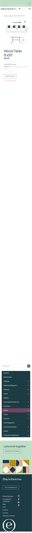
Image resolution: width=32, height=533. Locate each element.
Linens (16, 394)
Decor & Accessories (16, 427)
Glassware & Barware (16, 385)
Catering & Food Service (16, 402)
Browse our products (12, 451)
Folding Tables (24, 66)
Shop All (6, 373)
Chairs (16, 414)
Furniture (16, 419)
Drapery (6, 398)
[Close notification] (29, 3)
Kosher (16, 431)
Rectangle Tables (14, 66)
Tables (11, 16)
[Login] (24, 9)
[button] (25, 21)
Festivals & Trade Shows (16, 435)
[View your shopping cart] (19, 9)
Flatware (16, 389)
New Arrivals (7, 377)
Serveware (16, 406)
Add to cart (10, 76)
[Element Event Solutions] (9, 9)
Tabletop (16, 381)
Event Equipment (9, 422)
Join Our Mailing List (10, 487)
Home (5, 16)
